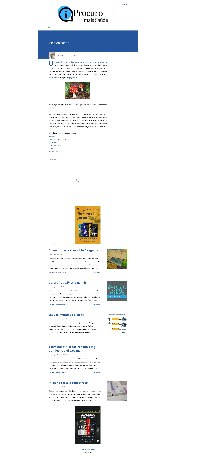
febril (84, 157)
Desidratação (53, 152)
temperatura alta (92, 157)
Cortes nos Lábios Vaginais (67, 282)
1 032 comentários (61, 305)
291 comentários (61, 337)
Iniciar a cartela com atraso (68, 383)
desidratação (94, 74)
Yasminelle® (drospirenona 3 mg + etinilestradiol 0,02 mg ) (73, 348)
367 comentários (61, 373)
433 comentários (61, 272)
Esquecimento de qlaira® (67, 315)
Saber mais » (97, 272)
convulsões (67, 157)
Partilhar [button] (104, 157)
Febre (51, 149)
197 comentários (61, 405)
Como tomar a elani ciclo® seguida (73, 250)
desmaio (81, 71)
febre (79, 157)
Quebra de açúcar (55, 145)
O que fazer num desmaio (58, 139)
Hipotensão (53, 142)
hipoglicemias (72, 78)
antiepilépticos (58, 157)
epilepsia (74, 157)
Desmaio (52, 136)
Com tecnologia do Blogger (89, 449)
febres (51, 78)
